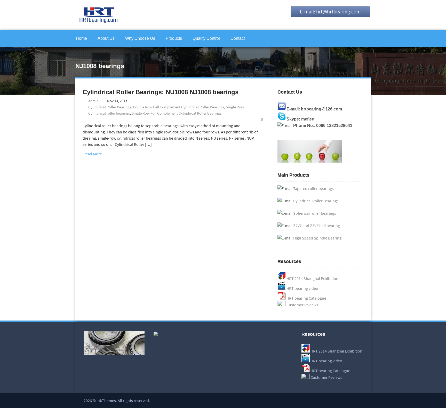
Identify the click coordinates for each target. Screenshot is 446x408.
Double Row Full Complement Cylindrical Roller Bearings (178, 107)
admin (93, 100)
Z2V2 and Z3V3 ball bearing (316, 225)
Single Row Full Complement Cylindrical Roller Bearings (176, 113)
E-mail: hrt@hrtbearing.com (330, 11)
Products (174, 38)
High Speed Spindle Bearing (317, 238)
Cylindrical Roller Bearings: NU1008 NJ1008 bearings (160, 92)
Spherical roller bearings (314, 213)
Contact (237, 38)
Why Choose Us (140, 38)
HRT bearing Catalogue (306, 298)
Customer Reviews (302, 304)
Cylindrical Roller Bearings (109, 107)
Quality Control (206, 38)
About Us (106, 38)
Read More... (94, 153)
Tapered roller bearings (313, 188)
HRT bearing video (302, 288)
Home (81, 38)
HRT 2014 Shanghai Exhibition (312, 278)
